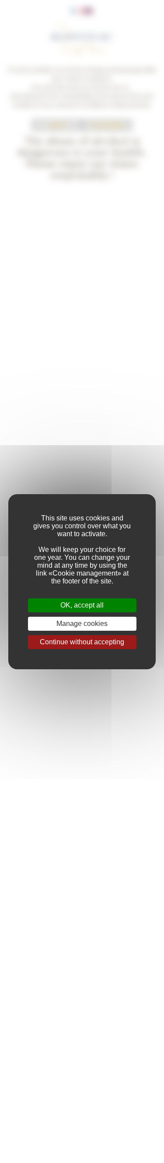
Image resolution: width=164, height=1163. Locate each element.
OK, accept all (82, 605)
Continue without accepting (82, 642)
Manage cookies (82, 623)
